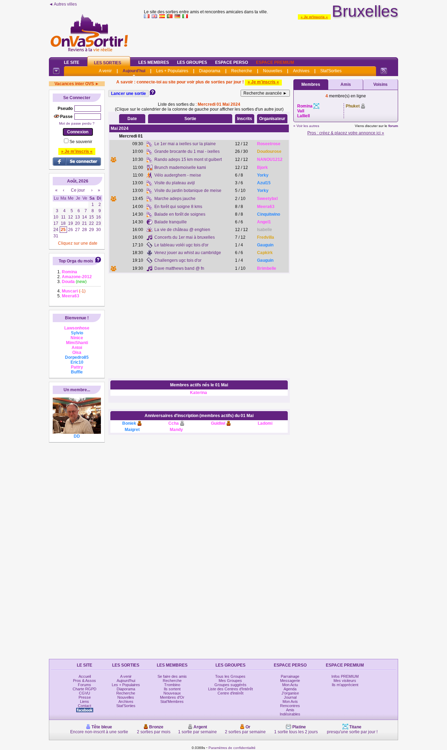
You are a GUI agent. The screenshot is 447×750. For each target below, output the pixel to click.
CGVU (84, 693)
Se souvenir (80, 141)
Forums (84, 685)
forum (393, 126)
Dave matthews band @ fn (179, 268)
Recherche (241, 70)
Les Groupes (192, 62)
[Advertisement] (271, 36)
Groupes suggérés (230, 685)
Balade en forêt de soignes (179, 214)
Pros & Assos (84, 680)
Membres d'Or (172, 697)
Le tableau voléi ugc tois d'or (181, 245)
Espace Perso (231, 62)
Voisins (380, 84)
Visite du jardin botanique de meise (187, 190)
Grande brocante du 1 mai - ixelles (187, 151)
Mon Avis (290, 701)
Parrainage (290, 676)
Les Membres (153, 62)
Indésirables (290, 714)
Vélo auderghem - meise (177, 175)
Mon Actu (290, 685)
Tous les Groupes (230, 676)
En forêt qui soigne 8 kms (178, 206)
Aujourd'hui (134, 70)
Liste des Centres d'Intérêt (230, 689)
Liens (84, 701)
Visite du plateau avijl (174, 182)
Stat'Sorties (331, 70)
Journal (290, 697)
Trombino (172, 685)
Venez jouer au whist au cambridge (187, 252)
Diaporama (209, 70)
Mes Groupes (230, 680)
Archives (301, 70)
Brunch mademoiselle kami (180, 167)
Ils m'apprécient (345, 685)
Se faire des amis (172, 676)
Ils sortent (172, 689)
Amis (345, 84)
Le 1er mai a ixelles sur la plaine (185, 143)
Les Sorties (107, 62)
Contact (84, 706)
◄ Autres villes (63, 4)
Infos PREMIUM (345, 676)
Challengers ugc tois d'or (177, 260)
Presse (85, 697)
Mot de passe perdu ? (77, 123)
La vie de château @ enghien (182, 229)
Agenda (290, 689)
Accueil (85, 676)
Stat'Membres (172, 701)
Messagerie (290, 680)
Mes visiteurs (345, 680)
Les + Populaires (172, 70)
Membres (310, 84)
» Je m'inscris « (314, 17)
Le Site (71, 62)
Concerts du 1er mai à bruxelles (184, 237)
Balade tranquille (170, 222)
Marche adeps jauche (175, 198)
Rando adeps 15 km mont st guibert (188, 159)
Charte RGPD (84, 689)
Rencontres (290, 706)
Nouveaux (172, 693)
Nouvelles (272, 70)
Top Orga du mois (76, 261)
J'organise (290, 693)
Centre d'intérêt (230, 693)
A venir (105, 70)
